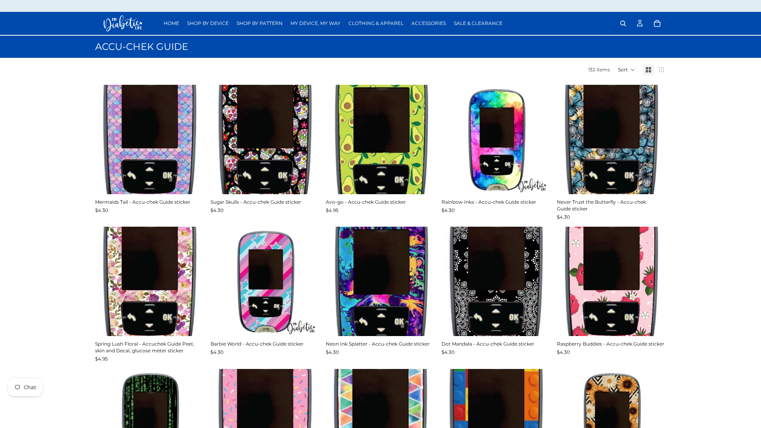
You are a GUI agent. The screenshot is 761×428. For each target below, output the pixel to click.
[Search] (623, 23)
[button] (626, 69)
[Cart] (657, 23)
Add (198, 182)
